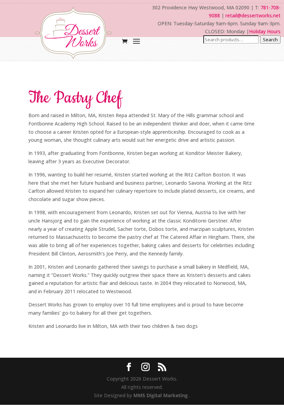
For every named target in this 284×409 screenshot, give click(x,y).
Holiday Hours (265, 31)
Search (270, 39)
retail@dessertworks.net (253, 15)
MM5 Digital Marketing (161, 395)
